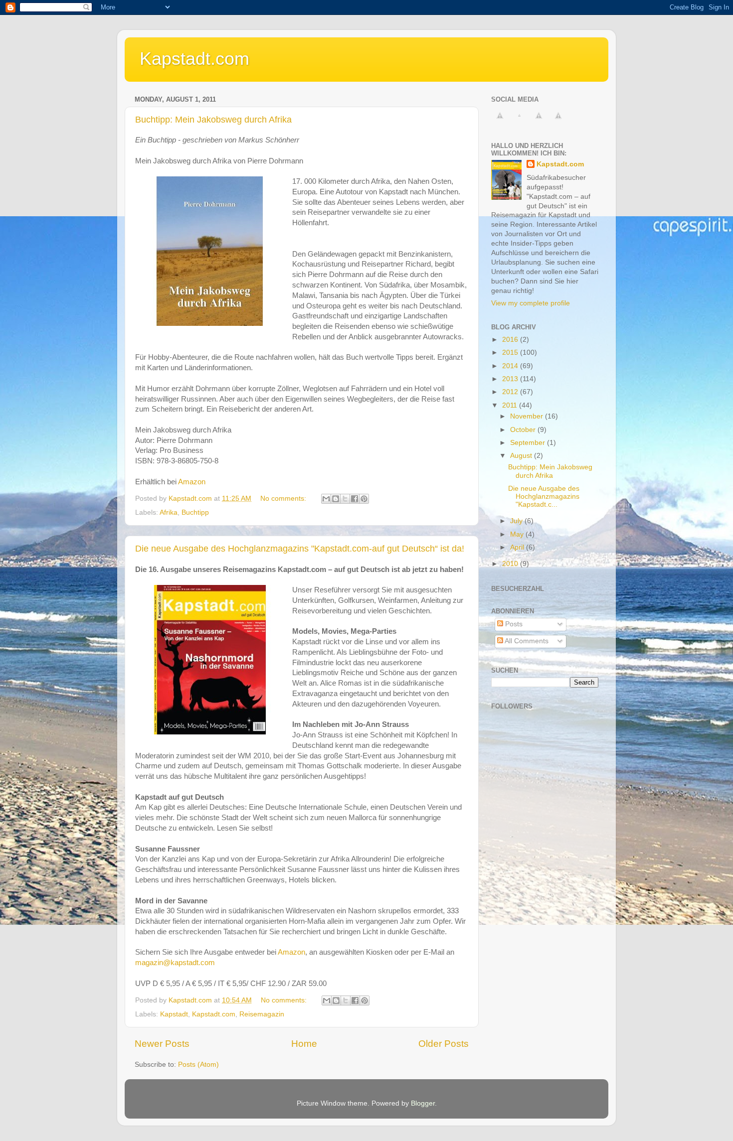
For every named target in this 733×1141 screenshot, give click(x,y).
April (518, 547)
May (518, 534)
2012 (511, 392)
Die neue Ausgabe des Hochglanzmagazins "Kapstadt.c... (543, 496)
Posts (513, 624)
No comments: (284, 498)
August (522, 455)
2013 (511, 379)
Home (304, 1043)
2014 (511, 366)
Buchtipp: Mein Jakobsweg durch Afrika (213, 120)
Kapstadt (174, 1014)
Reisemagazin (261, 1014)
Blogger (423, 1103)
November (527, 416)
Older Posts (443, 1043)
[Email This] (326, 499)
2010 (511, 564)
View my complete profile (530, 303)
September (528, 442)
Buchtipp (195, 512)
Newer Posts (162, 1043)
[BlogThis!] (336, 499)
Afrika (169, 512)
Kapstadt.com (194, 58)
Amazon (191, 482)
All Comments (526, 641)
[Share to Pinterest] (364, 499)
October (524, 429)
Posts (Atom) (198, 1064)
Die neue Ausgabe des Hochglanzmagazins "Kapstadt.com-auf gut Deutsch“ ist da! (299, 549)
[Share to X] (345, 499)
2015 (511, 352)
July (517, 521)
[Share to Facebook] (355, 499)
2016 (511, 339)
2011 (510, 405)
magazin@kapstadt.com (175, 963)
